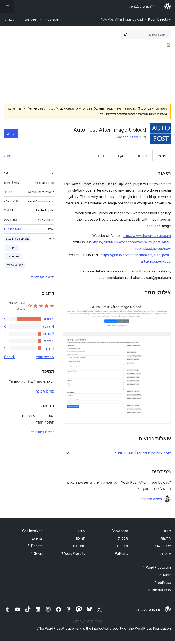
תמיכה (9, 156)
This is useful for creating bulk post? (142, 453)
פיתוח (102, 156)
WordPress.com (156, 567)
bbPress (162, 582)
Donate (35, 546)
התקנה (122, 156)
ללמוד (81, 531)
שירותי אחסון (161, 546)
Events (37, 538)
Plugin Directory (159, 19)
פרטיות (165, 553)
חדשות (166, 538)
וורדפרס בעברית (148, 609)
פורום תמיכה (45, 391)
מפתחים (79, 546)
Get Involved (32, 531)
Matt (165, 575)
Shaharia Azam (126, 137)
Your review (45, 357)
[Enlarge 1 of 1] (165, 306)
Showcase (120, 531)
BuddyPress (159, 590)
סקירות (142, 156)
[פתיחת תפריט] (7, 6)
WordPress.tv (72, 553)
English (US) (12, 229)
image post (13, 256)
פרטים (161, 156)
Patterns (121, 553)
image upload (14, 264)
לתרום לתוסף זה (42, 432)
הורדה (11, 133)
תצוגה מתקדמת (42, 277)
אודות (167, 531)
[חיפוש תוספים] (125, 34)
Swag (36, 553)
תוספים (122, 546)
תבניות (123, 538)
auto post (12, 247)
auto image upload (17, 238)
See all (9, 357)
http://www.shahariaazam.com (147, 235)
